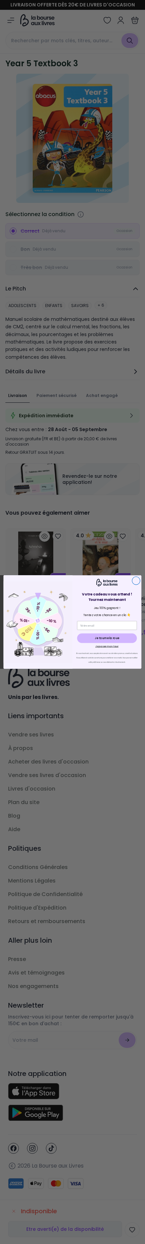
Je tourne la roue (107, 638)
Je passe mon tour (107, 646)
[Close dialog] (136, 581)
